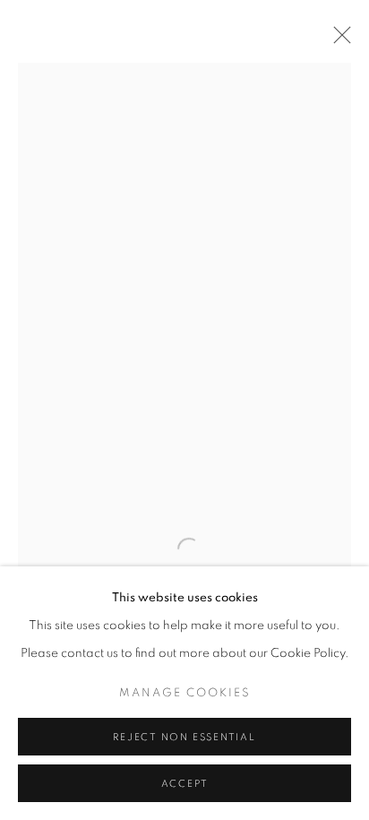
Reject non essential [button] (184, 737)
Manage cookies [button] (185, 693)
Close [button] (337, 40)
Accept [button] (185, 784)
